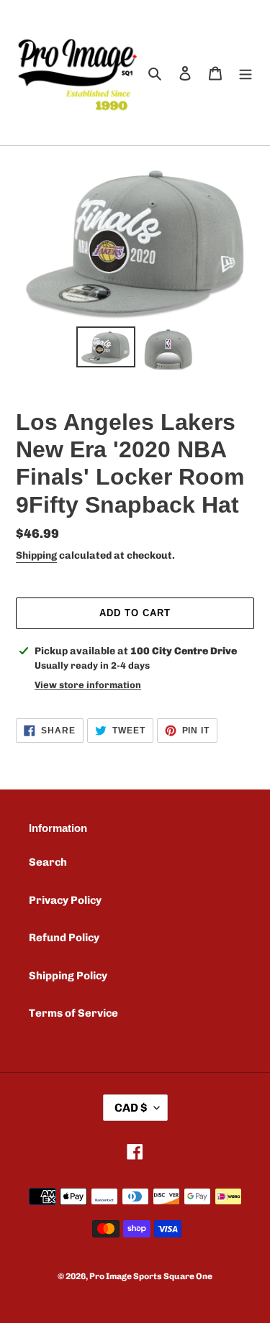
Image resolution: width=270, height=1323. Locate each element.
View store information (88, 684)
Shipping (36, 555)
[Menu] (245, 73)
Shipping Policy (68, 975)
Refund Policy (64, 937)
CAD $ (130, 1107)
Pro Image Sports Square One (150, 1276)
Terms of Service (73, 1013)
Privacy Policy (65, 900)
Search (48, 862)
